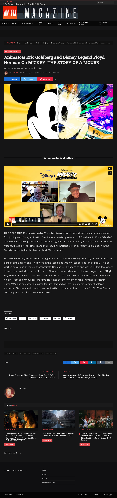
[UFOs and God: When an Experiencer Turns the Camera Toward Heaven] (58, 419)
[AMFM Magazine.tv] (40, 13)
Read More (9, 445)
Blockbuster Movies (12, 51)
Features (5, 23)
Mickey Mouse (51, 353)
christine (14, 73)
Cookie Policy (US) (48, 483)
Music (50, 23)
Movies (14, 23)
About (44, 470)
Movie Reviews (11, 430)
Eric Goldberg (25, 353)
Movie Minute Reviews (84, 23)
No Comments (42, 73)
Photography (27, 23)
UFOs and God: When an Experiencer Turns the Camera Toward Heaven (58, 434)
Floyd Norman (38, 353)
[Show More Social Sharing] (56, 79)
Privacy (44, 474)
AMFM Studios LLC (104, 23)
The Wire (59, 23)
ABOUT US (40, 23)
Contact (45, 478)
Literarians (71, 23)
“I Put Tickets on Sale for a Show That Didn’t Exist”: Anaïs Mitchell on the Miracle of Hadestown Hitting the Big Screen (26, 4)
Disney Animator (11, 353)
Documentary (48, 430)
